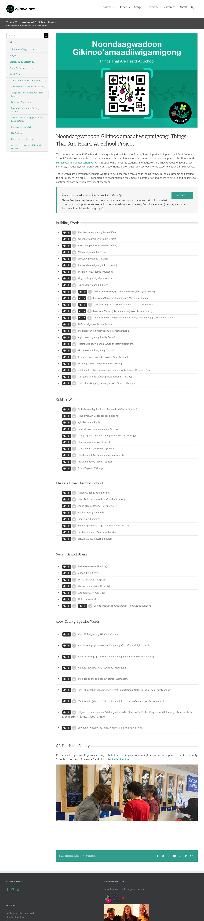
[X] (163, 856)
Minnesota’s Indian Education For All (77, 162)
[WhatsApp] (180, 856)
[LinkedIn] (175, 856)
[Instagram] (18, 889)
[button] (192, 6)
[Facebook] (157, 856)
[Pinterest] (186, 856)
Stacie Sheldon (120, 759)
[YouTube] (12, 889)
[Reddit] (169, 856)
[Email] (191, 856)
